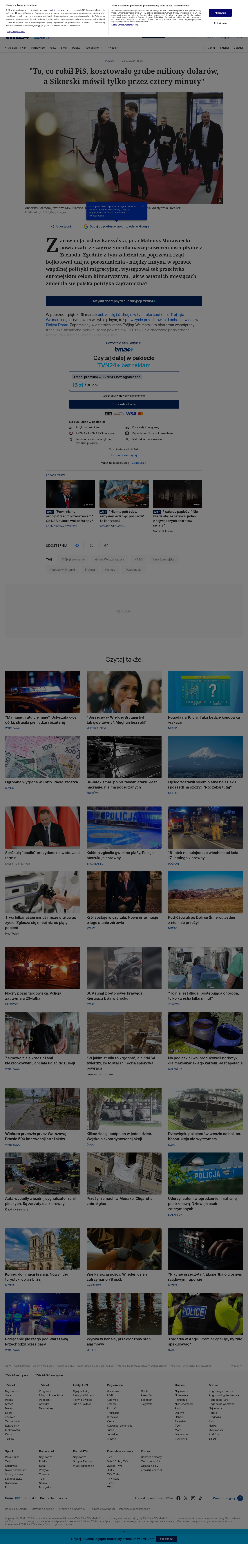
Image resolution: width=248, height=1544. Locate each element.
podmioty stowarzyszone (61, 10)
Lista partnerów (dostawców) (124, 25)
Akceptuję (220, 13)
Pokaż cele (220, 23)
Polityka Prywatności (16, 31)
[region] (124, 18)
